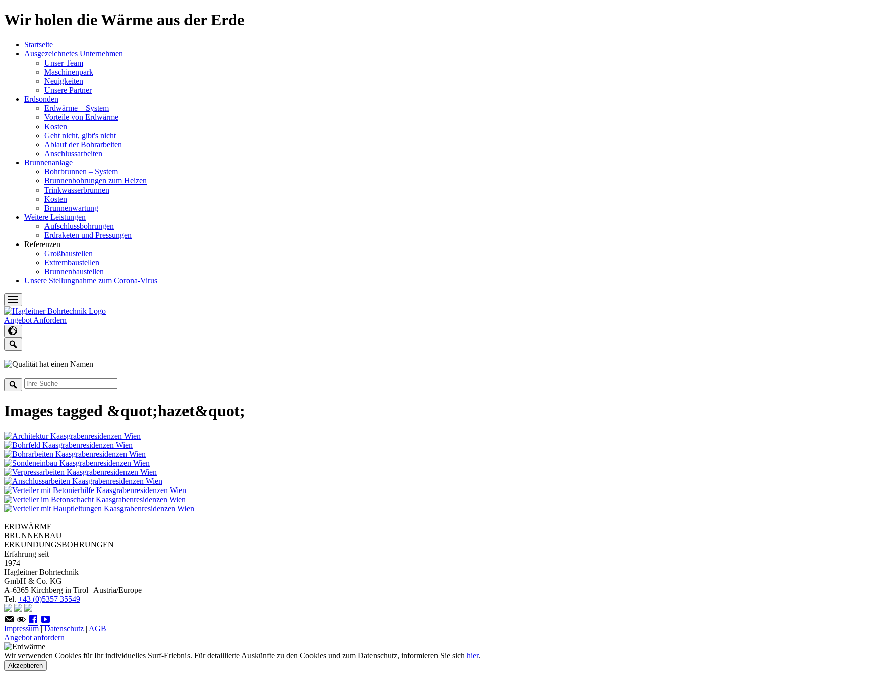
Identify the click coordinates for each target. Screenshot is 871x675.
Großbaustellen (68, 253)
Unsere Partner (68, 90)
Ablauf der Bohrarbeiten (83, 144)
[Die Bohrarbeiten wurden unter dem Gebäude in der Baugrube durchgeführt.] (75, 454)
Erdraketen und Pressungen (88, 235)
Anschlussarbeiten (73, 153)
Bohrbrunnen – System (81, 171)
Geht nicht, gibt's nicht (80, 135)
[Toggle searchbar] (13, 344)
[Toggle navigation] (13, 299)
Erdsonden (41, 99)
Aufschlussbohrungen (79, 226)
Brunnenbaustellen (74, 271)
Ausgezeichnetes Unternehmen (73, 53)
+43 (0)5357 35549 (49, 599)
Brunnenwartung (71, 208)
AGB (97, 628)
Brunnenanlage (48, 162)
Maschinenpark (68, 72)
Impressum (21, 628)
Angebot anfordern (34, 637)
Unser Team (63, 62)
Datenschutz (64, 628)
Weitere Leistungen (55, 217)
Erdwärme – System (76, 108)
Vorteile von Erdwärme (81, 117)
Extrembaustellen (71, 262)
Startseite (38, 44)
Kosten (55, 126)
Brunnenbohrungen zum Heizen (95, 180)
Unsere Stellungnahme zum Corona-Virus (90, 280)
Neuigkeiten (63, 81)
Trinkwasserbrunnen (76, 190)
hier (472, 655)
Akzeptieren (25, 665)
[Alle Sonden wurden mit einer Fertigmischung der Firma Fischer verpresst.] (80, 472)
